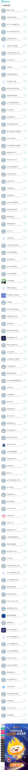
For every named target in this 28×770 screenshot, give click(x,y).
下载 (25, 10)
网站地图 (4, 728)
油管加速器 (4, 740)
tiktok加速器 (4, 733)
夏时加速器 (4, 744)
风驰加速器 (4, 737)
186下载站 (4, 758)
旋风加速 (4, 730)
